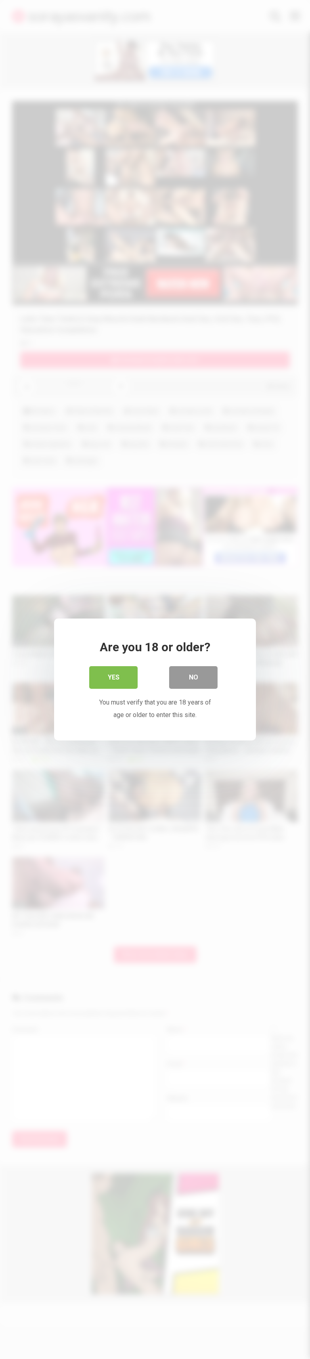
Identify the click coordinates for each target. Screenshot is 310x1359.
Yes (113, 677)
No (193, 677)
